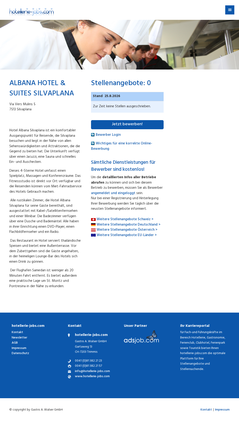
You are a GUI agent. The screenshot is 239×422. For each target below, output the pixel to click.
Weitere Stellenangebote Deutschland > (128, 225)
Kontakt (17, 332)
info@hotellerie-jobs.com (92, 371)
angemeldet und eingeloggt (113, 193)
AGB (15, 343)
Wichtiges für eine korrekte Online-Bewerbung (121, 146)
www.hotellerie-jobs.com (92, 377)
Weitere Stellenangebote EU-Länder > (127, 235)
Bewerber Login (108, 135)
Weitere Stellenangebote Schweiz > (125, 219)
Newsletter (19, 338)
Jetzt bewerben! (127, 125)
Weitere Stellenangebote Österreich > (127, 230)
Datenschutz (20, 353)
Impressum (19, 348)
